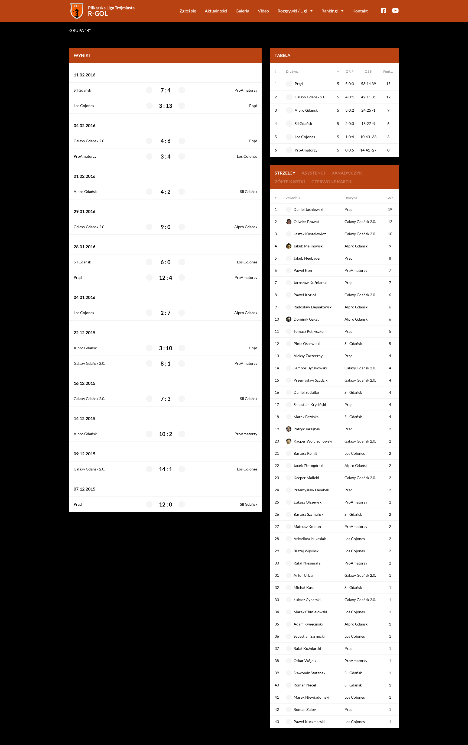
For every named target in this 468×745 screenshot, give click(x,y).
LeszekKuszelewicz (310, 233)
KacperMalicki (306, 477)
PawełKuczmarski (309, 721)
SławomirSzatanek (309, 672)
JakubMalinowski (309, 246)
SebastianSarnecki (309, 636)
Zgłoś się (188, 10)
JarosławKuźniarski (310, 282)
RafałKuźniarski (307, 648)
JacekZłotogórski (308, 465)
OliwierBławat (306, 221)
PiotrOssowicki (307, 343)
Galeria (242, 10)
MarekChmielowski (310, 611)
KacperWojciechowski (313, 441)
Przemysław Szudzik (310, 380)
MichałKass (304, 587)
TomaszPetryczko (309, 331)
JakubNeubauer (307, 258)
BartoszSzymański (309, 514)
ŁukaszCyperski (307, 599)
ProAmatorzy (246, 90)
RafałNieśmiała (307, 563)
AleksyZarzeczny (308, 355)
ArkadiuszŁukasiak (310, 538)
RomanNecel (305, 685)
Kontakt (360, 10)
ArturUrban (304, 575)
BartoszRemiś (305, 453)
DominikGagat (306, 319)
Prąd (253, 106)
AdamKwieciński (308, 624)
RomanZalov (305, 709)
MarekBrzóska (306, 416)
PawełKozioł (305, 294)
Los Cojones (84, 106)
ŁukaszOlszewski (308, 502)
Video (263, 10)
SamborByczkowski (310, 368)
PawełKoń (303, 270)
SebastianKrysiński (310, 404)
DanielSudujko (306, 392)
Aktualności (216, 10)
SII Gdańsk (82, 90)
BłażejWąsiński (307, 551)
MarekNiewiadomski (311, 697)
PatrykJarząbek (307, 429)
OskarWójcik (305, 660)
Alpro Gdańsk (85, 191)
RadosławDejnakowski (313, 307)
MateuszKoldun (307, 526)
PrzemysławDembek (311, 490)
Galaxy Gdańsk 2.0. (89, 141)
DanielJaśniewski (308, 209)
